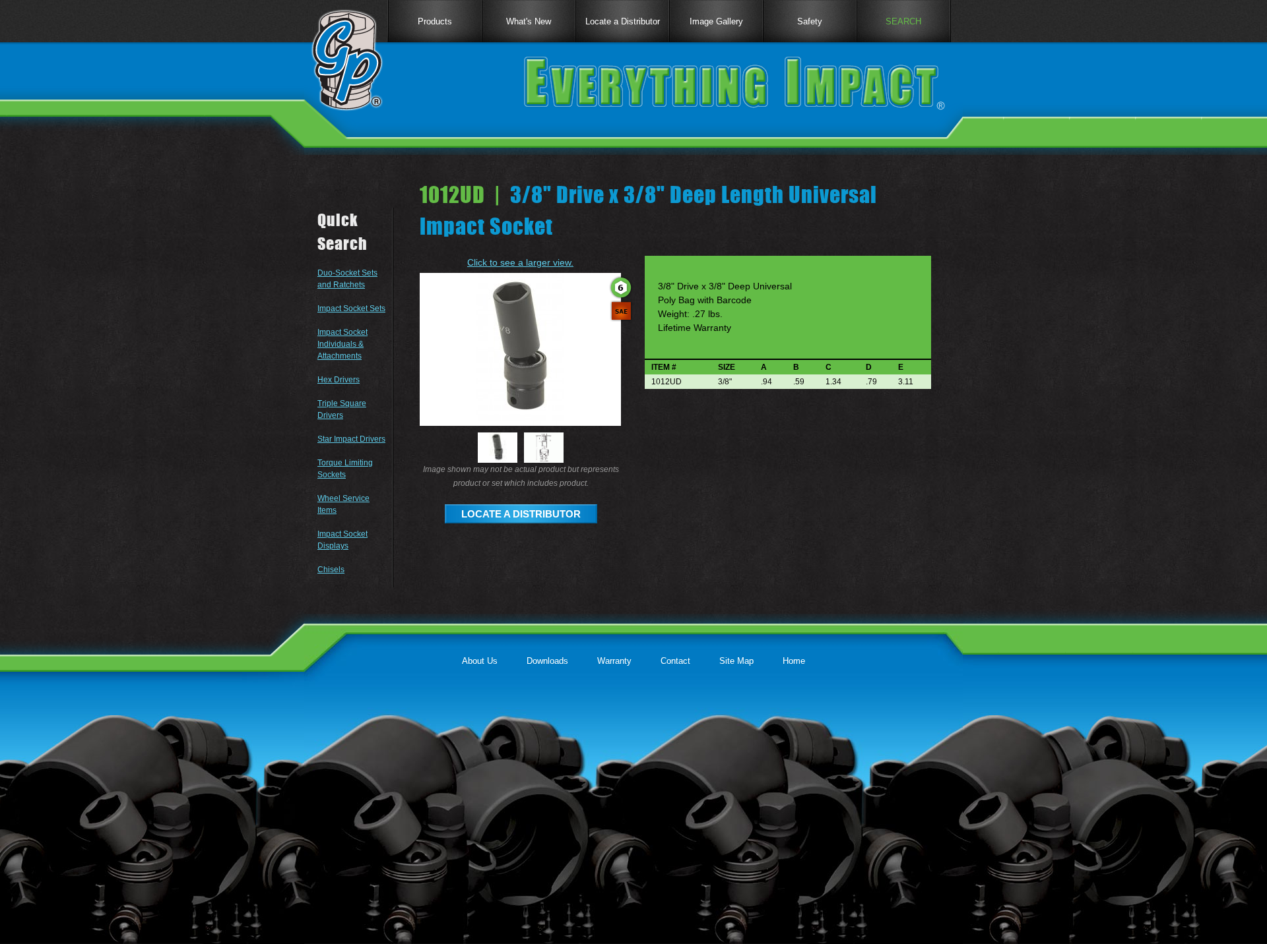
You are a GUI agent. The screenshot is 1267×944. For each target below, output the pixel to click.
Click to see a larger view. (520, 262)
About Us (480, 661)
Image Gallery (716, 21)
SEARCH (903, 21)
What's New (528, 21)
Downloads (547, 661)
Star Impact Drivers (351, 439)
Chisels (330, 569)
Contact (675, 661)
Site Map (736, 661)
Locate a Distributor (622, 21)
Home (794, 661)
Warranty (614, 661)
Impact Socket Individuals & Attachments (342, 344)
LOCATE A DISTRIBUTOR (521, 513)
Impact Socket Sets (351, 308)
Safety (809, 21)
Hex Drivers (338, 379)
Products (435, 21)
